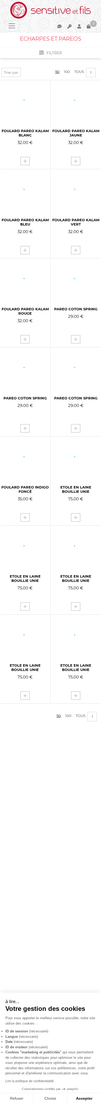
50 (57, 71)
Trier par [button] (11, 72)
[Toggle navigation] (11, 25)
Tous (79, 71)
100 (67, 71)
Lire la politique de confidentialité (29, 1081)
